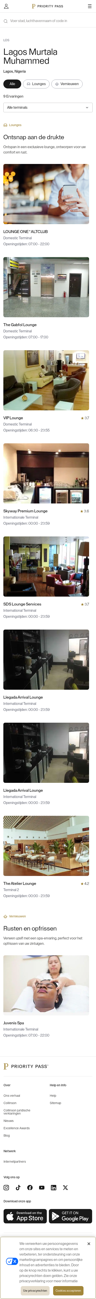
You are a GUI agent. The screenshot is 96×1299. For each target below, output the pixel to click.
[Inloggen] (6, 6)
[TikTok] (18, 1187)
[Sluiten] (89, 1244)
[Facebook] (30, 1187)
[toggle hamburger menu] (89, 6)
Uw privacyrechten (35, 1290)
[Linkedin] (53, 1187)
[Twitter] (65, 1187)
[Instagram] (6, 1187)
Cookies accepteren (68, 1290)
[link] (25, 1216)
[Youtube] (41, 1187)
